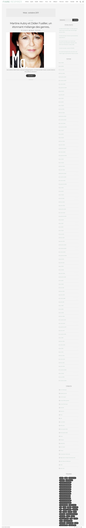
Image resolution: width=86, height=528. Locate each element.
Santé (71, 518)
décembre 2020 (63, 244)
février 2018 (62, 316)
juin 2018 (61, 305)
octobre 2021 (62, 212)
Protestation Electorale (65, 454)
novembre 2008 (63, 380)
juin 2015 (61, 348)
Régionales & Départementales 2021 (67, 457)
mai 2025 (62, 102)
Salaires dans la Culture (64, 518)
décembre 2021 (63, 209)
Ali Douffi (61, 477)
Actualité (36, 1)
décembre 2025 (63, 77)
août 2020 (62, 259)
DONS (77, 1)
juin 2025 (62, 98)
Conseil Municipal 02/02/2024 (65, 482)
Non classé (62, 447)
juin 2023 (62, 159)
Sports (61, 520)
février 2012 (62, 355)
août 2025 (62, 91)
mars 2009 (62, 377)
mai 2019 (61, 280)
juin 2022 (62, 187)
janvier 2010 (62, 366)
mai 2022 (62, 191)
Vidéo (61, 464)
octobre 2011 (62, 359)
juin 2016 (61, 337)
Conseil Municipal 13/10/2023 (65, 498)
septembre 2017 (63, 327)
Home (28, 1)
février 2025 (62, 112)
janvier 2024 (62, 144)
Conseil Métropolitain (64, 400)
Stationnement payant (68, 520)
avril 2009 (62, 373)
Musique (62, 439)
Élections (41, 1)
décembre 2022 (63, 173)
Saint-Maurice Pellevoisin (65, 461)
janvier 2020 (62, 273)
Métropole (55, 1)
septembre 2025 (63, 87)
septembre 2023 (63, 155)
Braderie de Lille (63, 393)
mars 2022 (62, 198)
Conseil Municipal (64, 404)
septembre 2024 (63, 127)
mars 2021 (62, 234)
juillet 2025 (62, 94)
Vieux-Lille (62, 468)
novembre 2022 (63, 177)
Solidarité (75, 518)
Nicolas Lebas (62, 516)
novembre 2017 (63, 319)
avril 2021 (62, 230)
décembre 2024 (63, 116)
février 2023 (62, 166)
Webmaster (32, 30)
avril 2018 (62, 312)
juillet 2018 (62, 302)
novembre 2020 (63, 248)
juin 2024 (62, 130)
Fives (61, 414)
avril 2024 (62, 137)
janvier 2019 (62, 294)
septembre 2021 (63, 216)
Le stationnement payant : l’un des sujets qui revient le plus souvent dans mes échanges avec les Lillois (68, 30)
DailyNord (69, 507)
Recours (68, 516)
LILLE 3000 (62, 422)
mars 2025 (62, 109)
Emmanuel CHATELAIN (67, 509)
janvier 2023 (62, 169)
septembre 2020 (63, 255)
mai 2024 (62, 134)
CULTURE (31, 20)
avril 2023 (62, 162)
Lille (61, 418)
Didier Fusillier (75, 507)
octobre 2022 (62, 180)
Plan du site (61, 1)
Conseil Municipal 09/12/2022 (65, 493)
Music (61, 436)
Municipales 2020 (64, 429)
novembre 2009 (63, 369)
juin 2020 (62, 266)
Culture (64, 507)
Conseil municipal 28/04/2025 (65, 500)
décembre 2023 (63, 148)
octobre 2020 (62, 252)
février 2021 (62, 237)
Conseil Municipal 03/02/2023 (65, 484)
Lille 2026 (64, 511)
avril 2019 (62, 284)
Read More (30, 75)
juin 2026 (62, 62)
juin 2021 (61, 223)
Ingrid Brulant (75, 509)
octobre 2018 (62, 298)
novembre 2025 (63, 80)
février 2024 (62, 141)
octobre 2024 (62, 123)
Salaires (72, 516)
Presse (46, 1)
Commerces (62, 480)
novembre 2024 (63, 119)
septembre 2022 (63, 184)
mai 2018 (61, 309)
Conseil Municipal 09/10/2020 (65, 491)
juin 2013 (61, 352)
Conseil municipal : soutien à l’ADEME (66, 48)
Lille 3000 (70, 511)
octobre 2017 (62, 323)
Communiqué (63, 397)
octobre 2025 (62, 84)
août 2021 (62, 219)
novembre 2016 (63, 334)
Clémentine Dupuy (72, 477)
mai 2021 (61, 227)
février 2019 (62, 291)
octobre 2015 (62, 344)
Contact (66, 1)
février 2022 (62, 202)
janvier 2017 (62, 330)
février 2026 (62, 73)
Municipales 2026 (64, 432)
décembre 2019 (63, 277)
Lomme (75, 511)
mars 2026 (62, 69)
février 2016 (62, 341)
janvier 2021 (62, 241)
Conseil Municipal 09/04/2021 (65, 489)
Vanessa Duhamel (72, 525)
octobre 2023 (62, 152)
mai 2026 (62, 66)
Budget (66, 477)
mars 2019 (62, 287)
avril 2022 (62, 194)
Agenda (31, 1)
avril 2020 (62, 269)
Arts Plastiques (63, 389)
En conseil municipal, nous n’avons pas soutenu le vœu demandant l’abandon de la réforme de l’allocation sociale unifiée (68, 43)
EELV (60, 509)
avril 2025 (62, 105)
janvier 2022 (62, 205)
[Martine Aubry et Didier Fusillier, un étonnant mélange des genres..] (31, 50)
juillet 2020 (62, 262)
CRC (60, 507)
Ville (50, 1)
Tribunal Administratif (63, 525)
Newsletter (72, 1)
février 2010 (62, 362)
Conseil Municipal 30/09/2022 (65, 502)
